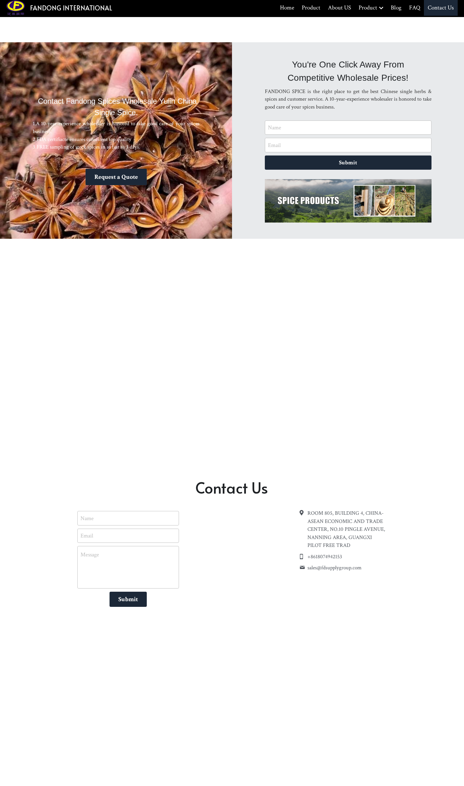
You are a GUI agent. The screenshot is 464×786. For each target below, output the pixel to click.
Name (274, 127)
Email (274, 145)
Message (89, 554)
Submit (348, 162)
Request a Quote (116, 177)
